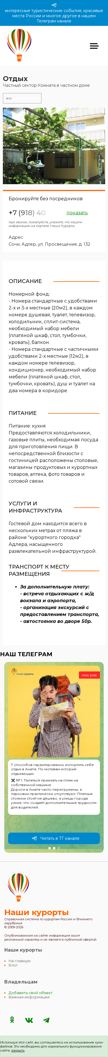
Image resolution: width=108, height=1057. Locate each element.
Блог (13, 965)
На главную (20, 961)
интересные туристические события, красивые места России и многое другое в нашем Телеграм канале (54, 16)
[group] (54, 757)
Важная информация (29, 997)
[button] (49, 848)
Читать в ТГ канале (59, 838)
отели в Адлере (22, 98)
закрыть (17, 1050)
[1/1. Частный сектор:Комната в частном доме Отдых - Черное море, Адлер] (54, 146)
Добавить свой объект (31, 993)
